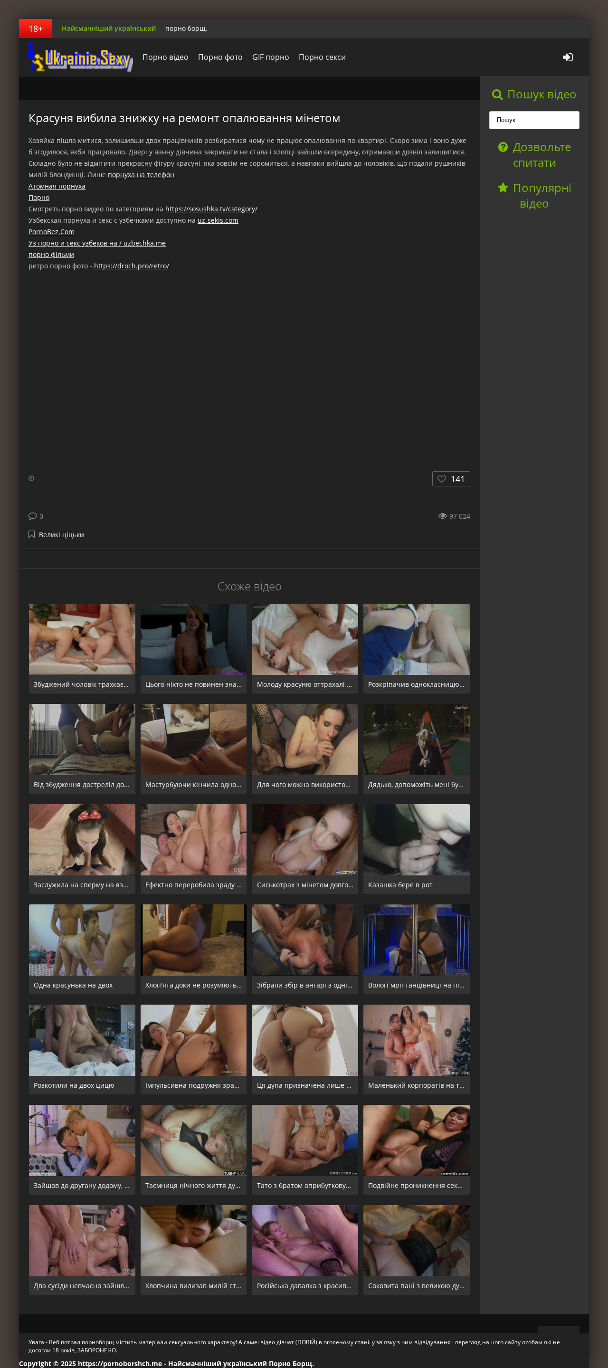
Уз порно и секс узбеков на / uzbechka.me (97, 242)
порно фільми (51, 254)
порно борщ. (186, 28)
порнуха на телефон (141, 174)
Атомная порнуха (57, 185)
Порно (38, 197)
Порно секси (322, 57)
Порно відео (165, 57)
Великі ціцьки (61, 534)
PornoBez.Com (51, 231)
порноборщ (78, 57)
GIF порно (270, 57)
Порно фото (220, 57)
